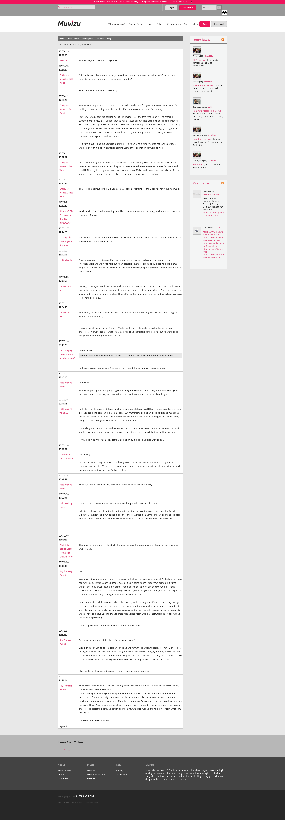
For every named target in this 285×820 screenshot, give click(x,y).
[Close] (191, 2)
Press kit (91, 770)
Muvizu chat (201, 183)
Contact (61, 774)
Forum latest (201, 39)
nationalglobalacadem (211, 194)
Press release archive (97, 774)
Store (150, 24)
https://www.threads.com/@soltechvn (213, 239)
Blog (185, 24)
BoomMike (209, 56)
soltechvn (218, 228)
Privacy (119, 770)
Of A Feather (199, 60)
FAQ (109, 38)
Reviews (91, 778)
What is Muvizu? (116, 24)
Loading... (66, 749)
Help (194, 24)
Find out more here (179, 2)
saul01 (210, 107)
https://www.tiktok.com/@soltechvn (213, 244)
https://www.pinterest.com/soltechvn (213, 233)
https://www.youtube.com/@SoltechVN (213, 256)
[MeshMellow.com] (85, 796)
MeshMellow (64, 770)
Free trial (219, 24)
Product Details (136, 24)
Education (63, 778)
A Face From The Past (203, 85)
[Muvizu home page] (69, 22)
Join (188, 7)
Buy (205, 24)
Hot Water (198, 164)
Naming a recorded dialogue (207, 110)
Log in (171, 7)
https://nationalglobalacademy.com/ (213, 214)
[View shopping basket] (224, 12)
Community (173, 24)
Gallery (159, 24)
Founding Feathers (202, 139)
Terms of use (122, 774)
